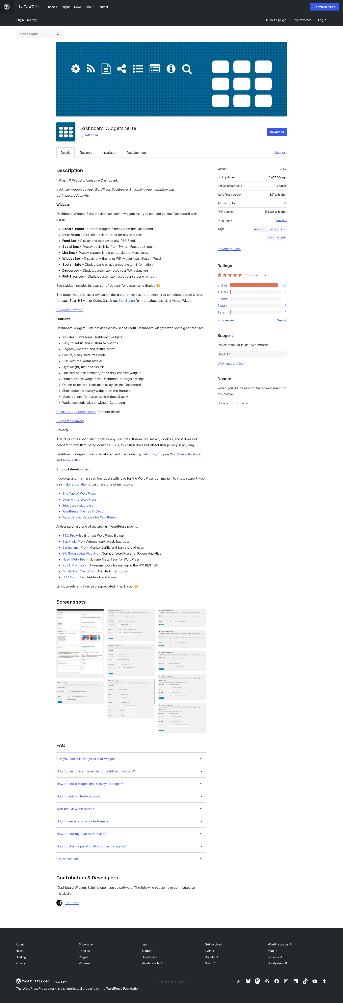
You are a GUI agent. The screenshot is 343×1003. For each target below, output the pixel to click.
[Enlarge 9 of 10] (201, 680)
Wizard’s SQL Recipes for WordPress (89, 517)
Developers (149, 957)
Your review (226, 320)
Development (136, 153)
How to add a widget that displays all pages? (89, 784)
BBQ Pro (68, 536)
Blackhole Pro (72, 541)
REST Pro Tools (74, 565)
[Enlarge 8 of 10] (201, 656)
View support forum (232, 363)
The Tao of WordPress (79, 493)
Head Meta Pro (73, 559)
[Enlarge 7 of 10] (201, 635)
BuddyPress (277, 963)
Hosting (21, 957)
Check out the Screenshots (76, 412)
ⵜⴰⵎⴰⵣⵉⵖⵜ (61, 981)
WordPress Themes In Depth (83, 511)
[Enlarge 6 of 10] (201, 614)
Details (65, 153)
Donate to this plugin (233, 403)
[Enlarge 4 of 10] (150, 649)
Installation (109, 153)
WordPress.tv (152, 963)
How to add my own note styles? (81, 834)
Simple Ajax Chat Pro (77, 571)
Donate (211, 957)
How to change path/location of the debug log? (91, 846)
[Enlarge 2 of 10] (99, 687)
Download (277, 132)
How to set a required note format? (82, 821)
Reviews (86, 153)
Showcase (86, 944)
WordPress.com (280, 944)
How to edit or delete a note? (78, 796)
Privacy (21, 963)
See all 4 (281, 220)
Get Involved (213, 944)
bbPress (275, 957)
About (20, 944)
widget (281, 237)
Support (281, 153)
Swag (210, 963)
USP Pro (68, 577)
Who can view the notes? (75, 809)
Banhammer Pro (74, 547)
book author (72, 460)
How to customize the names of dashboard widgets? (95, 771)
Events (209, 950)
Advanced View (229, 249)
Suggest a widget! (69, 310)
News (19, 950)
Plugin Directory (26, 20)
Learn (145, 944)
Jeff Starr (91, 135)
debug (274, 229)
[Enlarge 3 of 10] (150, 614)
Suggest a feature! (70, 421)
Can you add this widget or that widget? (86, 759)
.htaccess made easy (77, 505)
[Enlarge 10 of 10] (201, 709)
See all (282, 320)
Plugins (83, 957)
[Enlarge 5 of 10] (150, 685)
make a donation (75, 484)
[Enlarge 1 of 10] (99, 614)
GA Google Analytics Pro (80, 553)
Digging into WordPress (79, 499)
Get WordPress (324, 7)
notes (270, 237)
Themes (84, 950)
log (283, 229)
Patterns (84, 963)
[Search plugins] (58, 34)
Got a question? (68, 859)
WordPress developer (185, 454)
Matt (272, 950)
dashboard (260, 229)
